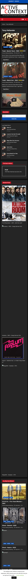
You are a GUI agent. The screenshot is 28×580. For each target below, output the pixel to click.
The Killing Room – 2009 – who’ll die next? (12, 223)
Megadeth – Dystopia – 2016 (9, 474)
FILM (9, 565)
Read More (6, 60)
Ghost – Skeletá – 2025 (9, 525)
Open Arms (9, 147)
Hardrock (6, 47)
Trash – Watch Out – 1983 (10, 80)
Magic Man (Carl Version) (13, 140)
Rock (12, 521)
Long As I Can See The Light (13, 134)
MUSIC (10, 47)
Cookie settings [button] (20, 575)
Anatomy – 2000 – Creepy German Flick (11, 335)
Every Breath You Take (12, 153)
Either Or (9, 127)
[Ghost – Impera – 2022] (14, 537)
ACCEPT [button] (14, 577)
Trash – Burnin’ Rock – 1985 (10, 51)
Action (5, 565)
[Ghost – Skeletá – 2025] (14, 515)
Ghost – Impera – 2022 (9, 547)
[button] (2, 19)
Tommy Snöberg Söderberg (7, 53)
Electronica (6, 497)
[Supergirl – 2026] (14, 559)
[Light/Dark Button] (22, 19)
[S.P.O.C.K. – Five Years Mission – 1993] (14, 491)
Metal (5, 521)
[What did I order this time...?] (14, 100)
